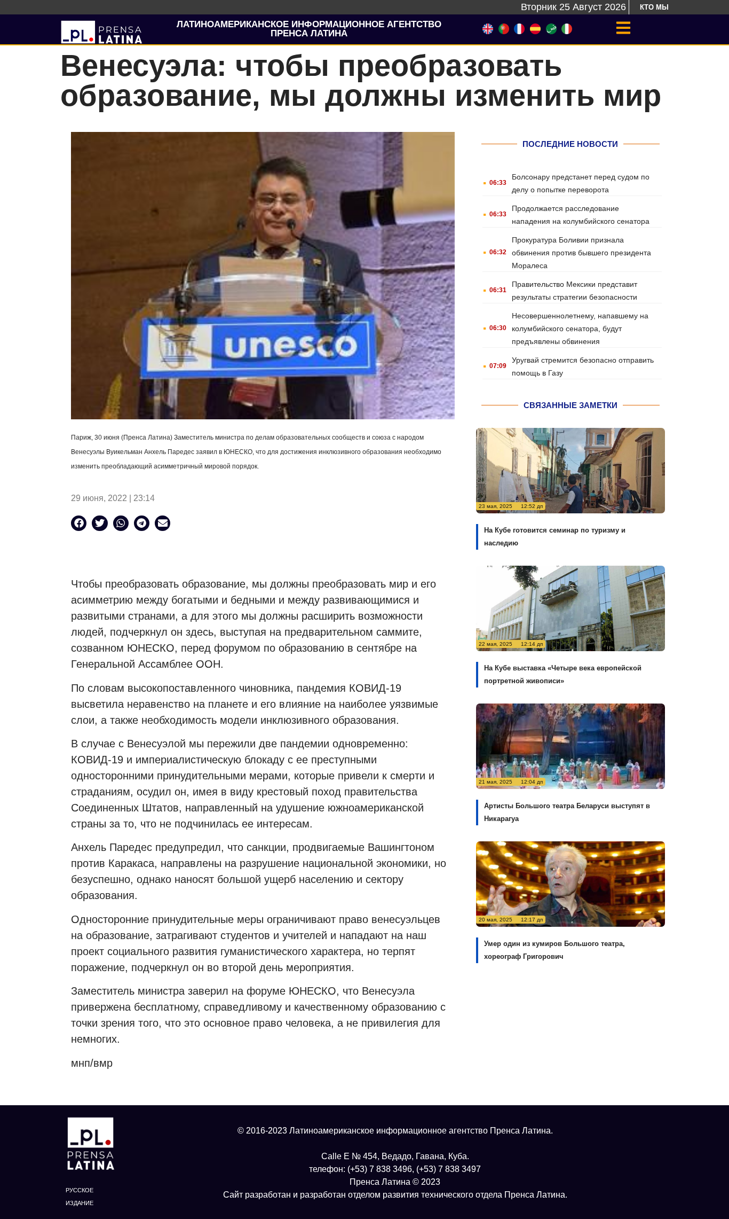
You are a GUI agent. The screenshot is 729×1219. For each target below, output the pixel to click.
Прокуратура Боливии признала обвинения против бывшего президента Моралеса (581, 253)
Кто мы (654, 7)
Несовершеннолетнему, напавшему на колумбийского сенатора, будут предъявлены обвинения (580, 328)
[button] (78, 523)
